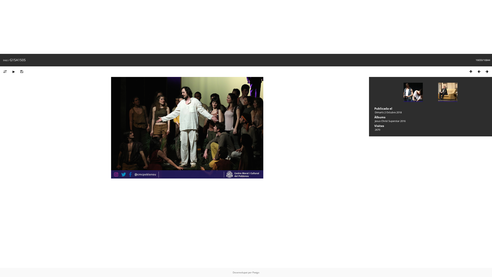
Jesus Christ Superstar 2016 (390, 121)
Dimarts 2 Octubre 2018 (388, 112)
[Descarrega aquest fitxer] (22, 71)
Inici (5, 60)
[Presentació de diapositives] (14, 71)
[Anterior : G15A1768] (479, 71)
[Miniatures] (471, 71)
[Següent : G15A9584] (487, 71)
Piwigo (255, 272)
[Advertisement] (115, 27)
